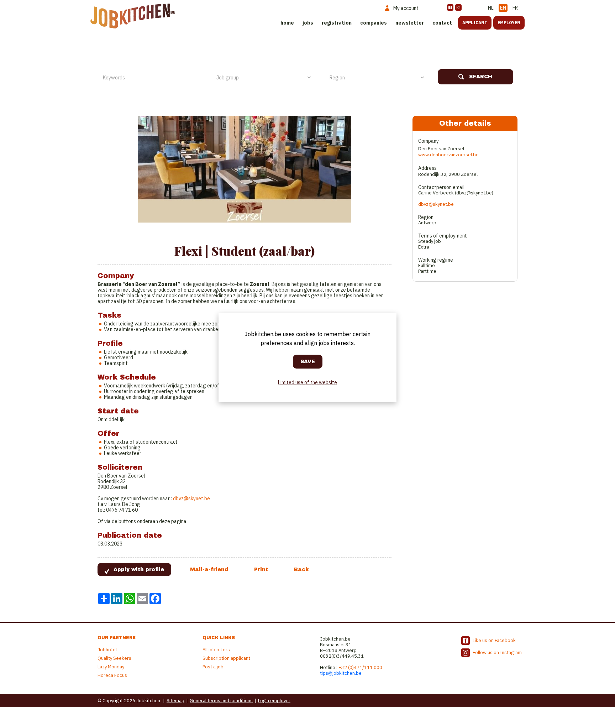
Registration (337, 23)
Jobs (308, 23)
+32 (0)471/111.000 (360, 667)
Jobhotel (107, 650)
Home (287, 23)
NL (491, 8)
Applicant (474, 22)
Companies (373, 23)
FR (515, 8)
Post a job (213, 667)
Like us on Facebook (494, 640)
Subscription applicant (226, 658)
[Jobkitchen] (132, 16)
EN (503, 8)
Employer (509, 22)
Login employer (274, 701)
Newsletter (409, 23)
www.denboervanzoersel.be (448, 155)
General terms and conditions (221, 701)
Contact (442, 23)
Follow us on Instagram (497, 652)
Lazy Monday (111, 667)
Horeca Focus (112, 675)
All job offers (216, 650)
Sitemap (175, 701)
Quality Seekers (114, 658)
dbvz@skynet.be (191, 498)
